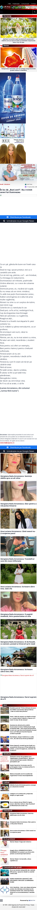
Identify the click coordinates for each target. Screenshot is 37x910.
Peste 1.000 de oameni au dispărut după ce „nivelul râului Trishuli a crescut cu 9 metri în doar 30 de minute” (22, 718)
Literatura (7, 184)
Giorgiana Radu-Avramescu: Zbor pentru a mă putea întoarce (18, 505)
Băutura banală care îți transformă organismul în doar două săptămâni (21, 774)
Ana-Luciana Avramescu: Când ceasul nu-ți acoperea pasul (18, 532)
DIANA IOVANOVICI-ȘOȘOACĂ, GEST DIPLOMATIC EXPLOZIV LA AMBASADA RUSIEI (21, 880)
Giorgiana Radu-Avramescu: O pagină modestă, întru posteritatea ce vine (16, 615)
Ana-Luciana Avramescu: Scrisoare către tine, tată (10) (18, 588)
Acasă (1, 184)
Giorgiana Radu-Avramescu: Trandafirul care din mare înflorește (17, 560)
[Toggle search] (35, 12)
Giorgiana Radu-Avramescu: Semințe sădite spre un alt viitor (16, 477)
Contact (33, 4)
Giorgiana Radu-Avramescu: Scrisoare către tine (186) (17, 670)
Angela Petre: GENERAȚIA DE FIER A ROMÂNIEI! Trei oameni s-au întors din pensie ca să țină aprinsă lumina (22, 852)
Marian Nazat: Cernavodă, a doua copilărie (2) (20, 859)
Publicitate (16, 4)
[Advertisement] (18, 242)
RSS (9, 4)
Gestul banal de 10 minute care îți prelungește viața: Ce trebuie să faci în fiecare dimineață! (22, 766)
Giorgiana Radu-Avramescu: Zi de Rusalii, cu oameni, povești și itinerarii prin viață (18, 643)
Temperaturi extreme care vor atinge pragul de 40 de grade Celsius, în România (18, 69)
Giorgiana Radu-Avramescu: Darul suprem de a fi (18, 698)
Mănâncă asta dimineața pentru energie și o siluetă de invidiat (23, 786)
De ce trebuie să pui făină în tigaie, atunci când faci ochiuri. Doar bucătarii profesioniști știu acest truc (22, 803)
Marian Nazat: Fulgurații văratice (20, 842)
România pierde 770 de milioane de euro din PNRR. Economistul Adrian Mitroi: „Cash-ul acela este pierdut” (23, 709)
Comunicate (25, 4)
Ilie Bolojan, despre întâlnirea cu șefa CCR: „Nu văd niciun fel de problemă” (22, 737)
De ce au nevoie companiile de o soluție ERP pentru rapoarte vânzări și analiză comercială (22, 871)
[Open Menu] (1, 12)
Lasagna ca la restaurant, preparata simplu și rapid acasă (21, 794)
